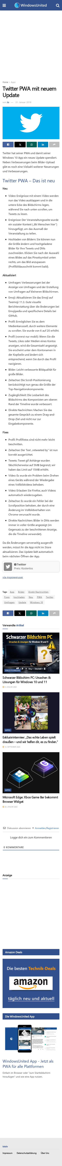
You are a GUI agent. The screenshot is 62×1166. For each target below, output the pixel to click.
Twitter (21, 564)
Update (22, 602)
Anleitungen (12, 670)
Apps (13, 82)
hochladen (19, 597)
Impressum (7, 1153)
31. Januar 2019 (23, 102)
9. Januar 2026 (10, 687)
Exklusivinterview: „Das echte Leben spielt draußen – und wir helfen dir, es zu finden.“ (30, 739)
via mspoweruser (13, 577)
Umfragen (9, 602)
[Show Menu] (4, 5)
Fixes (7, 597)
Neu (31, 597)
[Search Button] (57, 5)
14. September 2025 (12, 747)
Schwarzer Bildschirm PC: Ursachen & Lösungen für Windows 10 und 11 (26, 679)
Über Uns (45, 1153)
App (12, 591)
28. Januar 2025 (10, 806)
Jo (8, 102)
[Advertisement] (31, 43)
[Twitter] (8, 566)
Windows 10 (36, 602)
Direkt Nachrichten (38, 591)
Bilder (21, 591)
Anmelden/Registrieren (46, 828)
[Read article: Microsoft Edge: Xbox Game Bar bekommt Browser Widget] (31, 772)
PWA (39, 597)
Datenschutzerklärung (27, 1153)
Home (5, 82)
